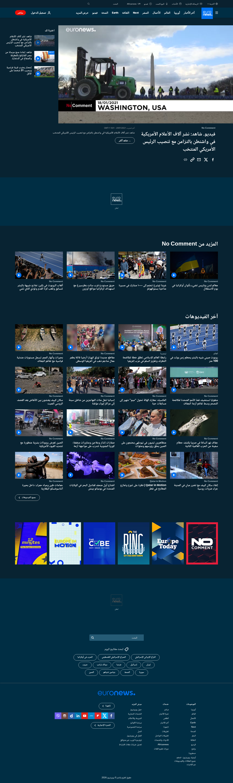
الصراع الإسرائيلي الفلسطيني (114, 657)
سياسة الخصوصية (134, 727)
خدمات (166, 704)
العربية (212, 4)
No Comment (211, 281)
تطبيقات (165, 731)
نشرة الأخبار (164, 714)
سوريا (141, 672)
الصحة (104, 12)
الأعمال (156, 12)
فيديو (95, 12)
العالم (167, 12)
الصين (91, 672)
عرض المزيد (137, 704)
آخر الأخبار (189, 12)
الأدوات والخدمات (161, 740)
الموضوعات (191, 704)
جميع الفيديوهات (29, 497)
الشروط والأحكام (135, 718)
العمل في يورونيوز (134, 736)
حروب (85, 665)
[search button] (88, 3)
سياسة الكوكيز (136, 723)
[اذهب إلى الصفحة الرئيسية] (207, 13)
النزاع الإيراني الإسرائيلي (145, 657)
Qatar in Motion (158, 481)
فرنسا (118, 665)
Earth (115, 12)
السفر (145, 12)
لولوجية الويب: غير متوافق (131, 740)
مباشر (20, 12)
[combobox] (104, 3)
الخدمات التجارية (135, 714)
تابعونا (166, 727)
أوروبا (177, 12)
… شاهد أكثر (125, 140)
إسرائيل (133, 665)
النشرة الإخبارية (104, 725)
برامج (193, 749)
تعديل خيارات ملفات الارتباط (130, 745)
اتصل (140, 731)
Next (136, 12)
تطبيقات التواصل (162, 736)
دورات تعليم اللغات (161, 749)
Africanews (163, 745)
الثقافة (125, 12)
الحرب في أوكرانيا (85, 657)
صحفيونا (192, 753)
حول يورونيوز (136, 710)
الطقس (166, 718)
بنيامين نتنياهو (109, 672)
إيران (148, 665)
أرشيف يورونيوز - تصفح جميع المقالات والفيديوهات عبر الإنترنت (185, 761)
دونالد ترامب (102, 665)
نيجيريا (163, 353)
